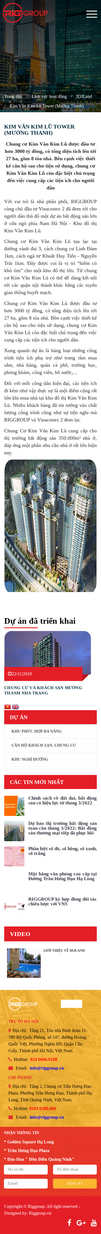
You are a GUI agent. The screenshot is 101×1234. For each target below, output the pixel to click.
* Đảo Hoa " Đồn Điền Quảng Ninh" (39, 1159)
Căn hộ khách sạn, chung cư (44, 745)
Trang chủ (13, 96)
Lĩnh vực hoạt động (49, 96)
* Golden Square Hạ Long (29, 1141)
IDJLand (84, 96)
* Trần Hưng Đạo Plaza (26, 1150)
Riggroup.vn (40, 1213)
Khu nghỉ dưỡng (30, 759)
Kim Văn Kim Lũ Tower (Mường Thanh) (47, 106)
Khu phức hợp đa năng (37, 731)
